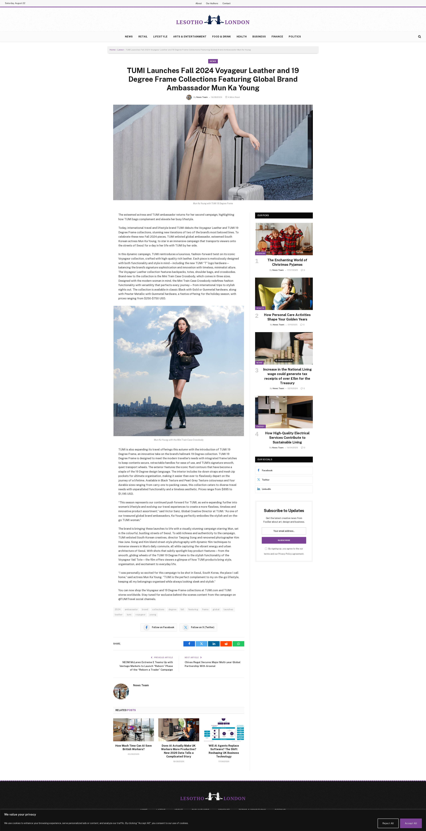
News (129, 36)
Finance (277, 36)
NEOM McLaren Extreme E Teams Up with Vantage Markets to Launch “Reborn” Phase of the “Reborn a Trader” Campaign (146, 666)
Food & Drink (221, 36)
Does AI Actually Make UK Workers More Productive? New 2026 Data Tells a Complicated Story (178, 751)
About (199, 3)
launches (228, 609)
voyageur (140, 614)
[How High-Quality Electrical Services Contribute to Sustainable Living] (284, 412)
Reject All (388, 823)
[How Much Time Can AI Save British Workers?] (133, 729)
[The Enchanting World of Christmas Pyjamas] (284, 239)
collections (158, 609)
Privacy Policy (285, 554)
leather (119, 614)
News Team (202, 97)
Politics (295, 36)
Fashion (260, 253)
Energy (260, 426)
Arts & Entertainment (190, 36)
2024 (118, 609)
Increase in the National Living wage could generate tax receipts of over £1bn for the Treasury (287, 376)
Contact (226, 3)
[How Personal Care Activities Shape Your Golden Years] (284, 294)
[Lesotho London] (213, 19)
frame (205, 609)
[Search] (419, 36)
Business (259, 36)
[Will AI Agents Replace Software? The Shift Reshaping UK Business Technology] (224, 729)
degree (172, 609)
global (216, 609)
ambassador (131, 609)
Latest (120, 50)
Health (242, 36)
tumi (129, 614)
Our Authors (212, 3)
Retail (143, 36)
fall (182, 609)
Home (112, 50)
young (153, 614)
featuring (193, 609)
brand (145, 609)
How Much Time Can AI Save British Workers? (133, 747)
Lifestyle (160, 36)
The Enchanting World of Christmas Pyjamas (287, 262)
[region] (213, 820)
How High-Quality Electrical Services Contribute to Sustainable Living (287, 437)
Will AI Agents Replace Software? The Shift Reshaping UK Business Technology (224, 751)
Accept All (411, 823)
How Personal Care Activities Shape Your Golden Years (287, 317)
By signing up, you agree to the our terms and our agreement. (284, 551)
